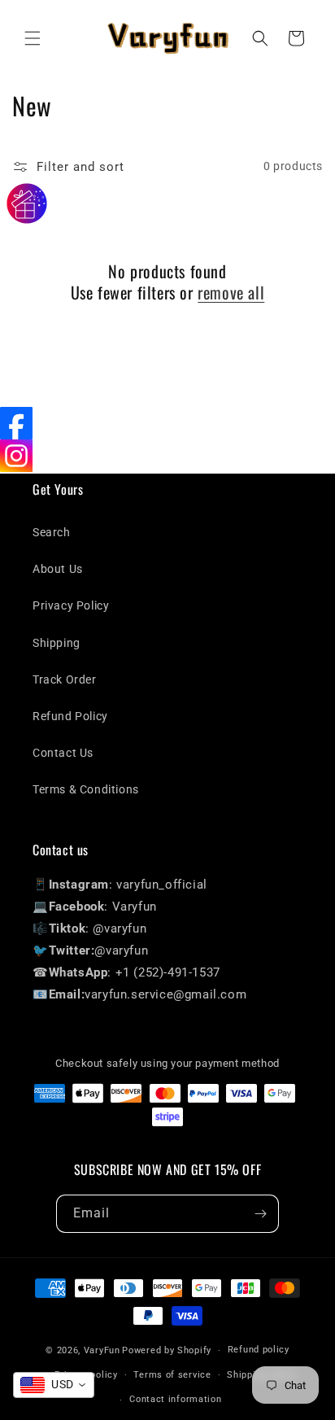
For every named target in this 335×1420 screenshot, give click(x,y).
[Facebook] (16, 423)
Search (52, 532)
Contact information (175, 1399)
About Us (58, 568)
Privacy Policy (71, 605)
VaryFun (102, 1350)
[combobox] (53, 1385)
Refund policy (258, 1349)
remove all (231, 292)
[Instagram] (16, 455)
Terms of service (172, 1375)
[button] (32, 38)
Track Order (65, 679)
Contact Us (63, 752)
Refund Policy (70, 716)
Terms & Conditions (86, 789)
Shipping (56, 642)
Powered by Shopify (166, 1350)
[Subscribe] (260, 1214)
